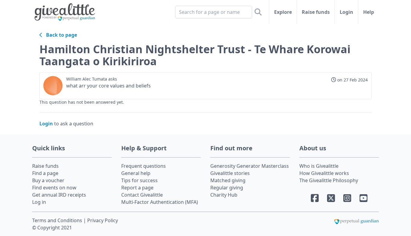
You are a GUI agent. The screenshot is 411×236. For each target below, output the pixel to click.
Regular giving (226, 187)
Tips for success (139, 180)
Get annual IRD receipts (59, 195)
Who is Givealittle (318, 166)
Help (368, 12)
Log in (39, 202)
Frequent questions (143, 166)
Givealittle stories (230, 173)
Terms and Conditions (57, 220)
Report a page (137, 187)
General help (135, 173)
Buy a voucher (48, 180)
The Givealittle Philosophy (328, 180)
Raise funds (316, 12)
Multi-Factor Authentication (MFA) (159, 202)
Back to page (59, 35)
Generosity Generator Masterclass (249, 166)
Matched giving (228, 180)
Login (346, 12)
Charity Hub (223, 195)
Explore (283, 12)
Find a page (45, 173)
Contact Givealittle (142, 195)
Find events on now (54, 187)
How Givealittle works (324, 173)
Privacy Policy (102, 220)
